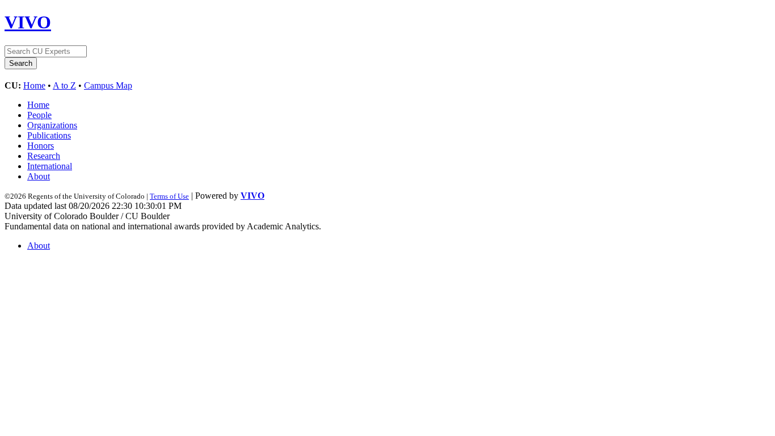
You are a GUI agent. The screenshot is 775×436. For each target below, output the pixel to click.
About (38, 176)
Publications (49, 135)
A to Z (64, 85)
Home (34, 85)
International (49, 166)
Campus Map (108, 85)
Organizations (52, 125)
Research (43, 156)
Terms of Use (169, 196)
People (39, 115)
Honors (40, 145)
